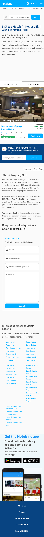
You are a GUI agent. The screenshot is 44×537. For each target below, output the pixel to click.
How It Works (22, 524)
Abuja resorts (11, 384)
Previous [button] (1, 104)
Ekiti (8, 133)
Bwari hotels (10, 371)
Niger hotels (10, 360)
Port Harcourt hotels (13, 348)
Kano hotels (30, 348)
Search (35, 17)
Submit (22, 306)
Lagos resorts (11, 381)
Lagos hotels (10, 342)
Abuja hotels (10, 345)
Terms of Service (22, 518)
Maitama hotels (11, 375)
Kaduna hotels (31, 357)
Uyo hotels (30, 354)
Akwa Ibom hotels (12, 357)
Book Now (35, 136)
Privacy (22, 512)
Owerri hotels (31, 345)
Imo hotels (10, 351)
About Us (22, 506)
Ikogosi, (4, 133)
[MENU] (41, 3)
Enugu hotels (31, 360)
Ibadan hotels (31, 342)
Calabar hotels (11, 354)
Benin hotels (30, 351)
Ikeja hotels (10, 365)
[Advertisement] (22, 69)
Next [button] (43, 104)
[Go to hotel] (22, 104)
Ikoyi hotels (10, 378)
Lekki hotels (10, 368)
